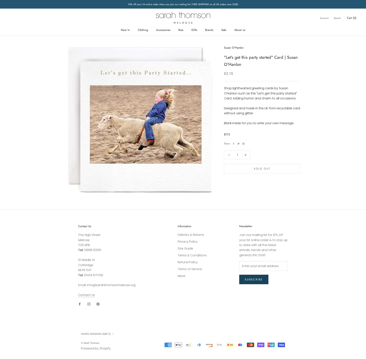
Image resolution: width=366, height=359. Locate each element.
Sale (223, 30)
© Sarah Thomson (90, 343)
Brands (209, 30)
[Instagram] (88, 304)
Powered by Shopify (96, 348)
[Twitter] (238, 143)
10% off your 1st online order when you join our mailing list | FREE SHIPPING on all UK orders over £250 (183, 4)
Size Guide (185, 248)
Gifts (194, 30)
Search (337, 18)
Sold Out (262, 169)
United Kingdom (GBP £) (96, 334)
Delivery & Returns (191, 235)
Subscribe (254, 279)
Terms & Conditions (192, 255)
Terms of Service (190, 269)
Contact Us (86, 295)
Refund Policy (188, 262)
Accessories (163, 30)
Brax (180, 30)
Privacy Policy (188, 241)
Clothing (143, 30)
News (181, 276)
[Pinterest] (243, 143)
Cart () (351, 18)
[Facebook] (233, 143)
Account (324, 18)
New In (125, 30)
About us (239, 30)
